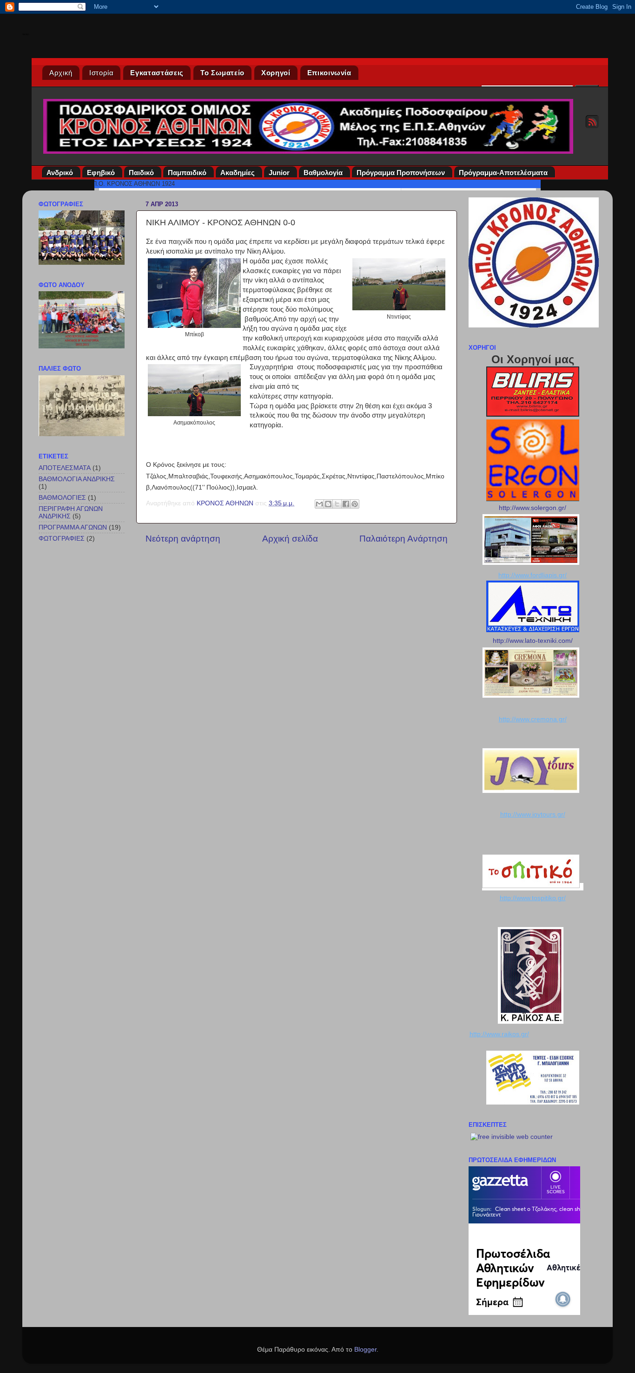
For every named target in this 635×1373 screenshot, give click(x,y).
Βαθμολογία (323, 173)
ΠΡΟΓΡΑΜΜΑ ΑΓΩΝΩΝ (73, 527)
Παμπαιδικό (187, 173)
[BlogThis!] (328, 504)
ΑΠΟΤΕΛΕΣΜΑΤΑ (65, 467)
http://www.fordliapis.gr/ (532, 575)
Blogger (365, 1349)
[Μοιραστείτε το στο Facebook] (346, 504)
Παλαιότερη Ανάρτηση (403, 538)
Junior (279, 173)
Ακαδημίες (237, 173)
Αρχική (61, 73)
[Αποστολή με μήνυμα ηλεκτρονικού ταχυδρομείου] (319, 504)
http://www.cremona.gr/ (533, 719)
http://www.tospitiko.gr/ (533, 898)
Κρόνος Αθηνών (25, 33)
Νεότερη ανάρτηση (183, 538)
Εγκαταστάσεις (156, 73)
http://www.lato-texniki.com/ (533, 640)
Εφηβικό (101, 173)
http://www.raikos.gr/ (499, 1034)
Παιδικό (141, 173)
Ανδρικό (59, 173)
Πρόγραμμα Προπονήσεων (401, 173)
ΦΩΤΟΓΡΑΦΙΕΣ (62, 538)
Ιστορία (101, 73)
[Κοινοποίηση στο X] (337, 504)
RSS (592, 121)
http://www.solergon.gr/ (532, 507)
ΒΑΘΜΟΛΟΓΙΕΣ (62, 497)
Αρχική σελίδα (290, 538)
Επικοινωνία (329, 73)
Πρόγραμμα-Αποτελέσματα (503, 173)
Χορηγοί (276, 73)
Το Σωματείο (222, 73)
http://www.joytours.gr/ (532, 814)
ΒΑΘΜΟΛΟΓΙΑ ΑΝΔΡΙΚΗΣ (77, 479)
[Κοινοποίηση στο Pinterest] (354, 504)
